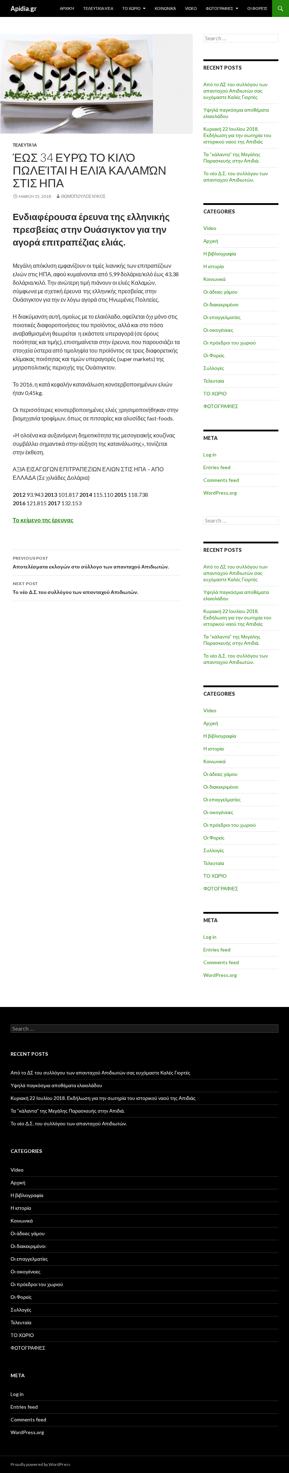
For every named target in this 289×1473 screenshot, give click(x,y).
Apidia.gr (24, 8)
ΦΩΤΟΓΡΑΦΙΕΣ (219, 8)
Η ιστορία (213, 266)
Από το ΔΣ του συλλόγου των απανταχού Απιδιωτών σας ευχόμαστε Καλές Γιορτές (235, 90)
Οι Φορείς (257, 8)
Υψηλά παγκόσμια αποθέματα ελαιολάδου (56, 1085)
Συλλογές (213, 368)
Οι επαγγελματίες (222, 317)
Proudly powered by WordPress (40, 1464)
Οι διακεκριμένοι (220, 304)
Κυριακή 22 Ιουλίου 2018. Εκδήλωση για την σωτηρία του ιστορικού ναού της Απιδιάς (237, 135)
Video (191, 8)
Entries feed (216, 467)
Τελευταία (25, 145)
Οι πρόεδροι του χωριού (229, 343)
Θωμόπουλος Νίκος (83, 196)
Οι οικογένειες (218, 330)
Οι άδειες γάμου (220, 292)
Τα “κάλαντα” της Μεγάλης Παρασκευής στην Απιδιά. (231, 157)
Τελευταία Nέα (98, 8)
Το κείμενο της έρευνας (43, 520)
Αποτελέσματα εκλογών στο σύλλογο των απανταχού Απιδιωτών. (91, 562)
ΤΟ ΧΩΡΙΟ (131, 8)
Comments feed (221, 480)
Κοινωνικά (165, 8)
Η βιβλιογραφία (219, 254)
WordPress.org (220, 493)
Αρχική (67, 8)
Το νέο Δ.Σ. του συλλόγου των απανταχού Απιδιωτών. (75, 588)
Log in (209, 455)
